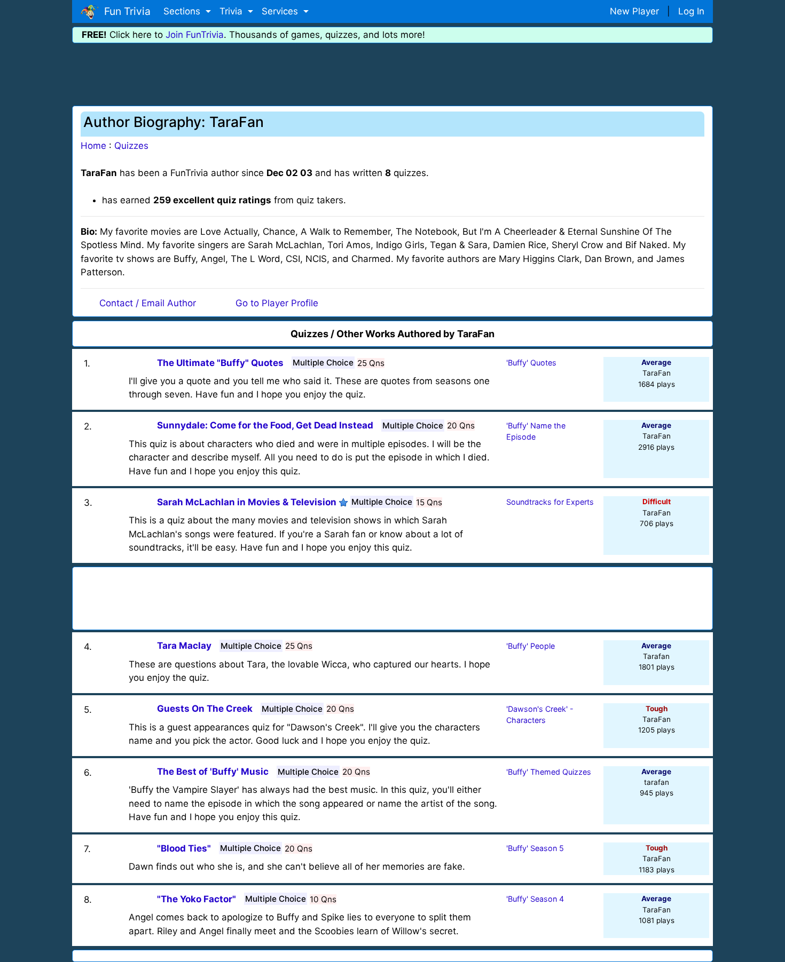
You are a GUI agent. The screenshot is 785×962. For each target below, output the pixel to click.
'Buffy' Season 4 (535, 898)
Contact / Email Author (147, 303)
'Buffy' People (530, 645)
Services (281, 11)
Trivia (232, 11)
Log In (691, 11)
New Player (634, 11)
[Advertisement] (392, 73)
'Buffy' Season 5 (535, 848)
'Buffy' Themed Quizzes (548, 771)
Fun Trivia (125, 11)
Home (93, 145)
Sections (183, 11)
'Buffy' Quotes (531, 362)
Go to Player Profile (277, 303)
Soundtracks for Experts (550, 501)
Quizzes (131, 145)
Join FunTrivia (195, 34)
